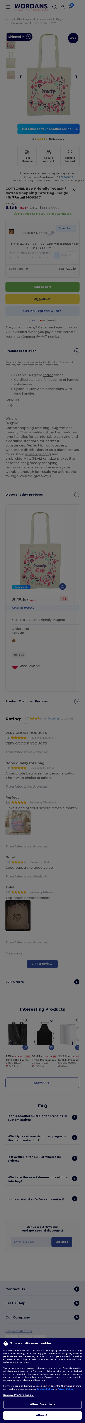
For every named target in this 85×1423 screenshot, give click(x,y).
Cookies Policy (44, 1389)
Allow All (42, 1415)
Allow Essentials (42, 1404)
